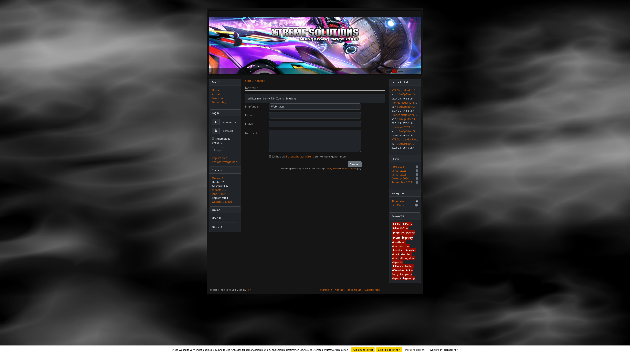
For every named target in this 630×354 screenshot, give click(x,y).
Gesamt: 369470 (222, 202)
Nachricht (251, 133)
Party (408, 224)
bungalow (408, 258)
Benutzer (217, 98)
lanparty (406, 274)
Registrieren (219, 158)
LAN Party (398, 205)
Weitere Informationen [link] (444, 350)
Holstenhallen (404, 266)
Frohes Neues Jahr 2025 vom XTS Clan (415, 115)
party (409, 238)
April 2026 (398, 166)
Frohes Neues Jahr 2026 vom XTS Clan (415, 102)
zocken (399, 250)
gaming (410, 278)
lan (397, 238)
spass (397, 278)
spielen (398, 262)
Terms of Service (349, 168)
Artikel (216, 94)
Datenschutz (372, 290)
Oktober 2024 (400, 178)
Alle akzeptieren (363, 350)
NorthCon (401, 228)
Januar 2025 (399, 174)
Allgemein (398, 201)
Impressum (354, 290)
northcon (399, 242)
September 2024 (402, 182)
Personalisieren (415, 350)
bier (396, 258)
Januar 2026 (399, 170)
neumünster (401, 246)
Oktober (399, 270)
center (412, 250)
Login (217, 150)
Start (248, 81)
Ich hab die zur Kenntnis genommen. (309, 156)
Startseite (326, 290)
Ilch (249, 290)
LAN (397, 224)
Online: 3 (217, 178)
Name (248, 115)
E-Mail (249, 124)
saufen (407, 254)
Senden (354, 164)
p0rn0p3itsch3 (406, 94)
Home (216, 90)
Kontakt (260, 81)
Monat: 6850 (219, 190)
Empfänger (252, 106)
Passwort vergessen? (225, 162)
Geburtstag (219, 102)
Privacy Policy (332, 168)
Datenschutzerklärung (300, 156)
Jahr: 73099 (219, 194)
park (396, 254)
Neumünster (405, 233)
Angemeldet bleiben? (221, 140)
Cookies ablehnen (389, 350)
